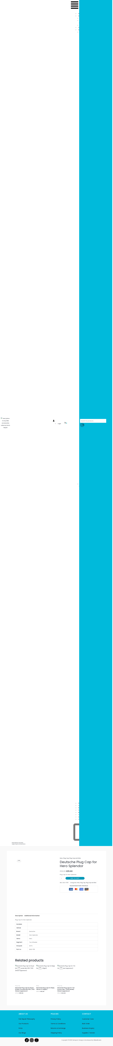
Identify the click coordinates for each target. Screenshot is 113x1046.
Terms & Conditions (58, 1024)
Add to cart (75, 878)
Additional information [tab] (32, 916)
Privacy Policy (56, 1019)
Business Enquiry (88, 1028)
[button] (56, 420)
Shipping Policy (56, 1033)
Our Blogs (22, 1033)
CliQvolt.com (97, 1040)
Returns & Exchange (58, 1028)
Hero (61, 858)
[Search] (82, 425)
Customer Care (88, 1019)
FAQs (21, 1028)
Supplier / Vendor (88, 1033)
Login (59, 423)
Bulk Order (86, 1024)
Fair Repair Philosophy (27, 1019)
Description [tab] (19, 916)
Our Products (24, 1024)
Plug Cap (66, 858)
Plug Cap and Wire (75, 858)
